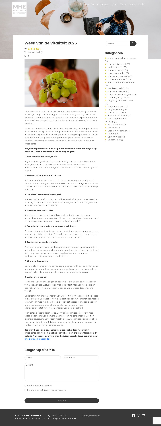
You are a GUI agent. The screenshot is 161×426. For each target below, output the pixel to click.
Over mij (95, 4)
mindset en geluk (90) (118, 91)
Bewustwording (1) (117, 125)
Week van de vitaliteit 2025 (51, 43)
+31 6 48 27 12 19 (59, 416)
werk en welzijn (35, 52)
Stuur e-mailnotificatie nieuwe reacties (46, 390)
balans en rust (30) (117, 112)
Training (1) (113, 134)
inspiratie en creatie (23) (119, 116)
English (141, 4)
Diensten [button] (104, 4)
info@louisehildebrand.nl (37, 339)
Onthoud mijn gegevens (39, 386)
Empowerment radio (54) (120, 79)
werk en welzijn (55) (117, 67)
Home (86, 4)
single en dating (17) (117, 109)
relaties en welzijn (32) (118, 88)
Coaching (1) (114, 128)
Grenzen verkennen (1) (119, 131)
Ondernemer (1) (115, 140)
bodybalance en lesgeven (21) (122, 94)
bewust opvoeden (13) (118, 73)
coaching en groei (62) (119, 97)
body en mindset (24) (118, 106)
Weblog (123, 4)
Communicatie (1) (116, 137)
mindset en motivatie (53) (120, 76)
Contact (132, 4)
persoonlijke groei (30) (119, 64)
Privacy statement (91, 416)
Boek (115, 4)
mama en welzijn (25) (118, 70)
